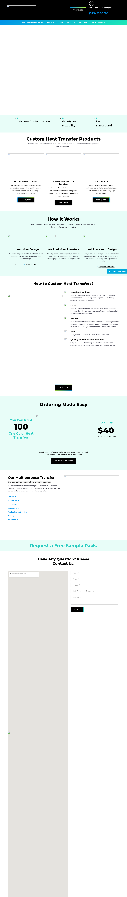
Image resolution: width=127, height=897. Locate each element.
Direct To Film (101, 181)
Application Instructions (17, 512)
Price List (51, 22)
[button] (35, 496)
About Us (71, 22)
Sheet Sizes (12, 504)
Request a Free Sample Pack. (63, 545)
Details (11, 497)
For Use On (12, 500)
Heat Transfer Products (32, 22)
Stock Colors (13, 508)
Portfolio (83, 22)
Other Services (98, 22)
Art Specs (12, 520)
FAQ (61, 22)
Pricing (11, 516)
